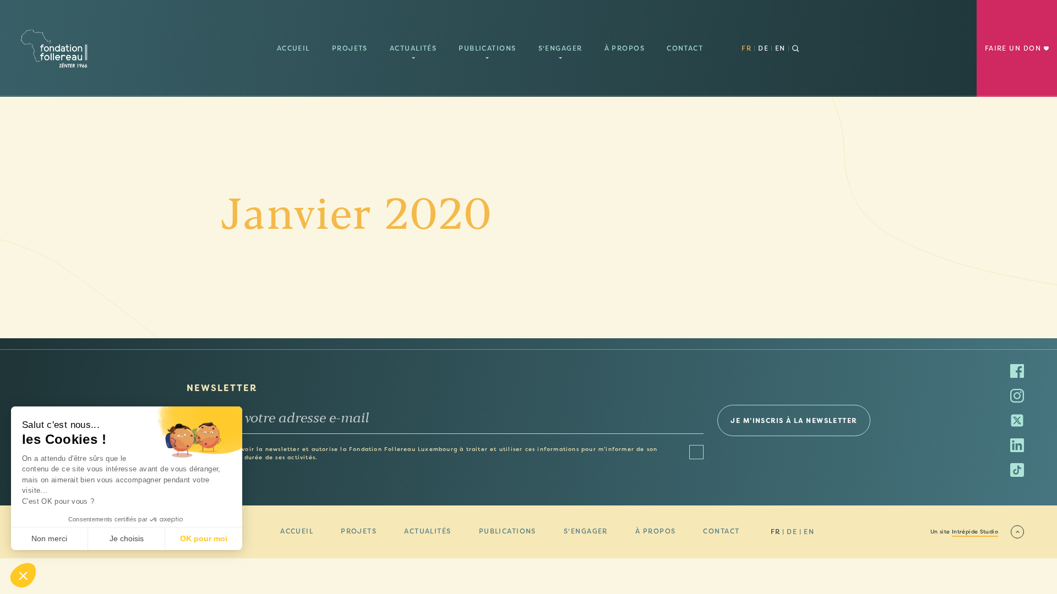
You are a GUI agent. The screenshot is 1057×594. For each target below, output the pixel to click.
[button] (23, 575)
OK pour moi (203, 538)
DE (763, 48)
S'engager (560, 48)
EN (780, 48)
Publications (487, 48)
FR (746, 48)
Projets (350, 48)
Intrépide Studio (975, 532)
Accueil (293, 48)
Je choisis (127, 538)
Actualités (413, 48)
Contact (685, 48)
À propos (624, 48)
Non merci (49, 538)
